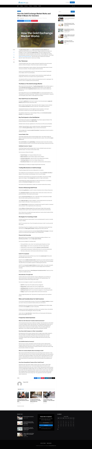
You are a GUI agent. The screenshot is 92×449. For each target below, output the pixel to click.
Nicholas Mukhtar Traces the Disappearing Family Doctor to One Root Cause (69, 30)
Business (19, 11)
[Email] (14, 62)
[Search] (72, 6)
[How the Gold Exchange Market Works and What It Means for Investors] (36, 35)
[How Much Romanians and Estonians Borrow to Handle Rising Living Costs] (36, 395)
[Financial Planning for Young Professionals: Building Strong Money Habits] (60, 24)
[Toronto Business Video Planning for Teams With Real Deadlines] (49, 395)
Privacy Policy (45, 428)
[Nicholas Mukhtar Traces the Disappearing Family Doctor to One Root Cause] (60, 30)
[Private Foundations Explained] (60, 19)
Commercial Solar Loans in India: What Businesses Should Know (23, 400)
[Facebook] (14, 52)
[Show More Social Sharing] (39, 21)
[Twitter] (14, 55)
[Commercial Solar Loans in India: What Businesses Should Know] (23, 395)
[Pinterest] (14, 60)
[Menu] (17, 6)
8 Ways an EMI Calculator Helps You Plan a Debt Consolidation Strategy (69, 36)
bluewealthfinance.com (52, 445)
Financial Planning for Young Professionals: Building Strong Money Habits (69, 24)
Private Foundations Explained (69, 18)
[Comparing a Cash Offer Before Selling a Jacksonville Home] (60, 42)
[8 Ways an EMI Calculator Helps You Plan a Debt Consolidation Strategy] (60, 36)
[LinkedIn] (14, 57)
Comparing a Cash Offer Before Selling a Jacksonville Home (69, 41)
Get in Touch (43, 443)
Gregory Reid (25, 382)
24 (58, 425)
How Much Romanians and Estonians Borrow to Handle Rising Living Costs (35, 400)
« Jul (57, 429)
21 (68, 424)
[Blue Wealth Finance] (23, 2)
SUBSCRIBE (72, 2)
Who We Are (49, 443)
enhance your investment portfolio (25, 56)
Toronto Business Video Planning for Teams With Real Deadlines (48, 400)
